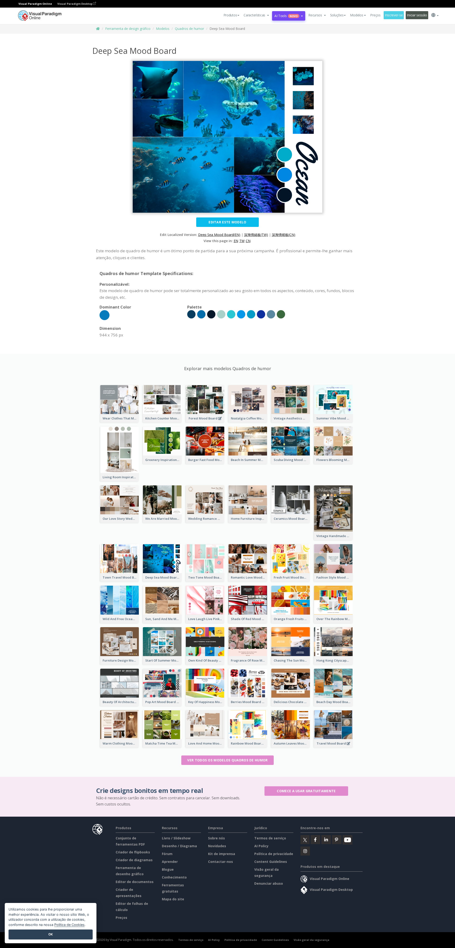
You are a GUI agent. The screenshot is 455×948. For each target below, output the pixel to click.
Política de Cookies (69, 925)
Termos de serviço (270, 838)
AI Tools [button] (286, 16)
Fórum (167, 853)
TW (242, 241)
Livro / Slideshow (176, 838)
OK (50, 934)
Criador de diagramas (134, 860)
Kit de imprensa (221, 853)
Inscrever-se (394, 15)
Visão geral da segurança (311, 940)
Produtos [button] (230, 15)
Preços (375, 15)
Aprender (170, 861)
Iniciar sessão (417, 15)
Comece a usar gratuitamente (306, 791)
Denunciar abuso (268, 883)
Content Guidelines (270, 861)
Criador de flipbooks (133, 852)
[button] (256, 15)
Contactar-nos (220, 861)
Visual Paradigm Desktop (75, 3)
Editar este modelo (227, 222)
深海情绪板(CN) (283, 234)
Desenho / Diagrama (179, 846)
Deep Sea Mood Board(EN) (219, 234)
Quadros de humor (189, 28)
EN (236, 241)
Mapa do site (173, 899)
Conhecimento (174, 877)
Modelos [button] (356, 15)
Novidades (217, 846)
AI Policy (261, 846)
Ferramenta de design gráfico (127, 28)
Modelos (162, 28)
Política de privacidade (273, 853)
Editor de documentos (135, 881)
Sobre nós (216, 838)
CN (248, 241)
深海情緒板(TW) (256, 234)
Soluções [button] (337, 15)
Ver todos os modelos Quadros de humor (227, 760)
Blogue (168, 869)
